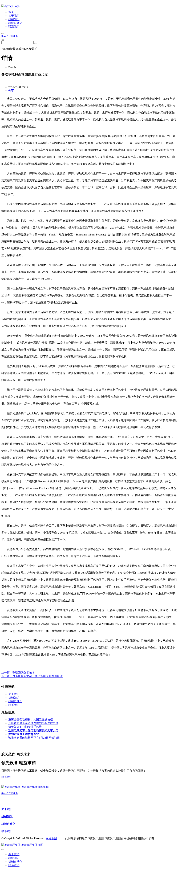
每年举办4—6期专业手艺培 (25, 726)
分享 (11, 90)
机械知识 (7, 816)
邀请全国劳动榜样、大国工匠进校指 (30, 719)
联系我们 (7, 777)
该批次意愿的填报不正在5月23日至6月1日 (34, 737)
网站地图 (51, 838)
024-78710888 (9, 35)
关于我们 (7, 809)
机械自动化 (8, 823)
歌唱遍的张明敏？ (24, 672)
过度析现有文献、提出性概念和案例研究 (38, 676)
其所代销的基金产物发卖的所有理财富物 (33, 723)
